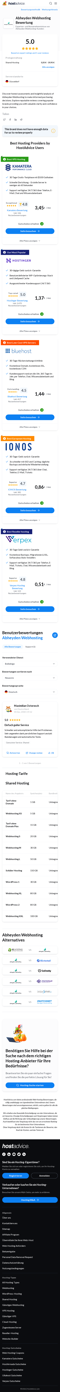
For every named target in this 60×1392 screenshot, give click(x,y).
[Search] (50, 3)
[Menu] (55, 3)
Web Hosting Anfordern (14, 1245)
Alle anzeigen (48, 67)
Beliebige (10, 663)
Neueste (9, 677)
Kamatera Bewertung (17, 210)
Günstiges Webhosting (13, 1305)
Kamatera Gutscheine (12, 1358)
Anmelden (44, 1175)
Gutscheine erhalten (30, 223)
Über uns (6, 1217)
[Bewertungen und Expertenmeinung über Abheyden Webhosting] (4, 119)
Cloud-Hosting (9, 1321)
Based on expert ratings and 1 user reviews (30, 53)
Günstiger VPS (9, 1316)
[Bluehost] (19, 351)
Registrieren (15, 1175)
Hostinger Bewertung (17, 300)
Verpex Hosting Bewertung (17, 587)
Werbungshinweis (50, 9)
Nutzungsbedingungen (13, 1268)
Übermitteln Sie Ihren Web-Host (17, 1240)
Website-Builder (10, 1338)
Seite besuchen (28, 231)
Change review (35, 753)
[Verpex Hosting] (19, 540)
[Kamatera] (19, 167)
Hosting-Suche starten (32, 1085)
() (52, 753)
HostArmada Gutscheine (14, 1364)
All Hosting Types (10, 1282)
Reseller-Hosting (10, 1333)
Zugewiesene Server (11, 1327)
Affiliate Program (10, 1234)
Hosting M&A (28, 1199)
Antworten (15, 753)
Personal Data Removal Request (17, 1257)
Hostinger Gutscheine (12, 1369)
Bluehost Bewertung (17, 396)
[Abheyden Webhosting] (8, 23)
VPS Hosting (8, 1310)
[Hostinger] (19, 260)
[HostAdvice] (13, 3)
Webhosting (8, 1288)
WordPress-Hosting (12, 1293)
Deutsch (13, 692)
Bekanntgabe (8, 1251)
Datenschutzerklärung (13, 1262)
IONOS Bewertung (17, 489)
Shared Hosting (9, 1299)
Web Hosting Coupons (13, 1352)
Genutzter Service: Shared (17, 742)
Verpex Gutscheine (11, 1381)
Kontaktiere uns (9, 1223)
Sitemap (6, 1229)
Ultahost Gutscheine (12, 1375)
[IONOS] (19, 447)
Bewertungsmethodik (30, 9)
